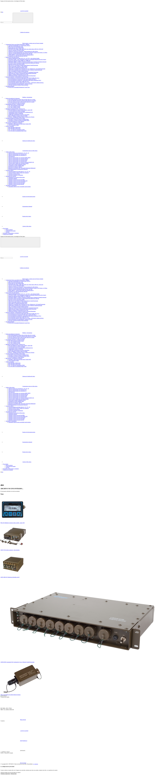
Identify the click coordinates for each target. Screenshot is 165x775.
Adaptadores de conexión (11, 176)
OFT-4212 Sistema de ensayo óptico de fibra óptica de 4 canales (21, 101)
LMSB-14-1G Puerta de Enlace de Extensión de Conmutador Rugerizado (23, 72)
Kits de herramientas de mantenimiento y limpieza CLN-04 (20, 83)
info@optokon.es (23, 740)
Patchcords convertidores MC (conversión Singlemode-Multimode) (22, 168)
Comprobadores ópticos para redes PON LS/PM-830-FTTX (20, 112)
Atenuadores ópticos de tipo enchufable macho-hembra (19, 186)
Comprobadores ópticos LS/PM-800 (15, 113)
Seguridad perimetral (10, 86)
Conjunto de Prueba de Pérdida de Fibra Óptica (15, 118)
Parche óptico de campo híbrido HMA (16, 47)
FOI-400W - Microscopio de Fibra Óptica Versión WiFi (19, 123)
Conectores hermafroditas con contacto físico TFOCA (19, 45)
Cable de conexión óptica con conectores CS (17, 155)
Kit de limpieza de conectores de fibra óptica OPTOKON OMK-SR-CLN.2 (23, 78)
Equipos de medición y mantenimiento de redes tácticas (17, 76)
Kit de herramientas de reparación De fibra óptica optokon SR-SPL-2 (22, 79)
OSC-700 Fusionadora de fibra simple (16, 105)
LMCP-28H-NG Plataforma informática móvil (17, 67)
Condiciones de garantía (10, 230)
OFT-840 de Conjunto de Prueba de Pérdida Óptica (18, 120)
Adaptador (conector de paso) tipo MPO (16, 179)
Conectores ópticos (9, 170)
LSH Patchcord (11, 156)
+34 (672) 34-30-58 (24, 11)
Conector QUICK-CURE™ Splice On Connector (18, 172)
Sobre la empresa (9, 229)
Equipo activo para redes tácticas (12, 57)
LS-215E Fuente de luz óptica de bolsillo (16, 111)
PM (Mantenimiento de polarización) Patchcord (18, 169)
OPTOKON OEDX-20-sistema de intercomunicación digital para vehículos (23, 63)
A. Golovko (35, 764)
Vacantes (7, 232)
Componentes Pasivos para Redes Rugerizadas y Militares (17, 44)
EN (2, 12)
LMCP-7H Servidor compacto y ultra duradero (17, 66)
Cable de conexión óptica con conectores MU (17, 161)
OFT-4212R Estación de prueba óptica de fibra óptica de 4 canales (21, 99)
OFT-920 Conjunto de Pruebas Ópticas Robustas (18, 85)
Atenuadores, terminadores (11, 185)
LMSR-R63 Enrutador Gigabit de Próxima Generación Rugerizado (22, 75)
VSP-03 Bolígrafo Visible (13, 125)
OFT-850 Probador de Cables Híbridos (16, 121)
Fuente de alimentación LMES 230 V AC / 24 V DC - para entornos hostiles (23, 58)
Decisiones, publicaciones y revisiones (11, 233)
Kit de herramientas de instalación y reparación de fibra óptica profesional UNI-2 (24, 80)
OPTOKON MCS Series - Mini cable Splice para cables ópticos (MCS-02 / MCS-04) (25, 49)
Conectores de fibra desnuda (14, 173)
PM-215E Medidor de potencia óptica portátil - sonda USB (20, 110)
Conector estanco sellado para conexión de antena (18, 163)
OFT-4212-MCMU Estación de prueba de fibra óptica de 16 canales (22, 100)
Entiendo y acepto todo (5, 773)
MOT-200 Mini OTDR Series (14, 127)
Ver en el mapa (23, 762)
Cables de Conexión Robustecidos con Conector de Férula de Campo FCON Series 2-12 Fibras (27, 52)
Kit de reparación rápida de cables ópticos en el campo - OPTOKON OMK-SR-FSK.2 (26, 82)
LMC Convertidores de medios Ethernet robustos (18, 71)
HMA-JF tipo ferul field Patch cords (15, 46)
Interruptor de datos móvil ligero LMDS (16, 64)
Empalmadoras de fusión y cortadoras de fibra (15, 104)
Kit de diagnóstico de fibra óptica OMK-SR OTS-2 (18, 81)
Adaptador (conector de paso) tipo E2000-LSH (17, 180)
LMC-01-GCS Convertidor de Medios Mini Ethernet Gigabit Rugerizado (23, 65)
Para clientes (5, 228)
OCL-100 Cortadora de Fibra (14, 107)
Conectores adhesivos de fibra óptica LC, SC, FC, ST (19, 171)
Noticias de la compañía (8, 234)
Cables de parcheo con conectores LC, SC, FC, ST (18, 153)
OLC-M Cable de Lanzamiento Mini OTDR (17, 130)
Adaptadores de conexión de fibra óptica (16, 177)
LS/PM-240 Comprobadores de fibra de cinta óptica (18, 114)
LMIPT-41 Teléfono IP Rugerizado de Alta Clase (18, 74)
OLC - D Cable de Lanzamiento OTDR (16, 129)
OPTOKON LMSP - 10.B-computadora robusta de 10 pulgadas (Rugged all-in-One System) (27, 59)
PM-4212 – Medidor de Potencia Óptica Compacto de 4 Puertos (21, 116)
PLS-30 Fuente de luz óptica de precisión (16, 103)
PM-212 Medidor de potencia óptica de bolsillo (17, 115)
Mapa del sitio (23, 719)
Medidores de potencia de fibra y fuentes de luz (15, 108)
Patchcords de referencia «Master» (15, 166)
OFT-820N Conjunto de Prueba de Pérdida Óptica (18, 119)
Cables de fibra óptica (10, 151)
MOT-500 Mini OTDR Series (14, 128)
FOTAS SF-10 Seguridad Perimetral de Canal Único (19, 87)
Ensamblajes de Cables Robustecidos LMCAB (17, 56)
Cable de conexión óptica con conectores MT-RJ (18, 158)
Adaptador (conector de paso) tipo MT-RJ (16, 182)
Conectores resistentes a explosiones (15, 175)
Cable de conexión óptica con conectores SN (17, 154)
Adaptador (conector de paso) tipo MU (16, 184)
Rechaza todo (13, 773)
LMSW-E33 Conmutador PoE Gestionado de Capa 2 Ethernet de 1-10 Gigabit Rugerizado (26, 68)
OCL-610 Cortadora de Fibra (14, 106)
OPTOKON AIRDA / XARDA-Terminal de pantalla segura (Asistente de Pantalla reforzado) (27, 61)
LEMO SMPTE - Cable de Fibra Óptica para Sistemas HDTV (21, 54)
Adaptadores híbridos (12, 178)
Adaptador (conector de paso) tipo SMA (16, 183)
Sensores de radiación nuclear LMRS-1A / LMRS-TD (19, 60)
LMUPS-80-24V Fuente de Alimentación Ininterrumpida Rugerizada (22, 73)
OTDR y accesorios (10, 126)
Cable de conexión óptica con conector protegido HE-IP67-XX (21, 162)
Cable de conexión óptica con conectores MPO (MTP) (19, 157)
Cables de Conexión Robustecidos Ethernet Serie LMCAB (20, 53)
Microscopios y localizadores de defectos (14, 122)
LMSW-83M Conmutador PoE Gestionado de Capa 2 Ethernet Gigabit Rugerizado (25, 69)
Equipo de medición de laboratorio (13, 98)
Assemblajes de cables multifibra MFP (16, 165)
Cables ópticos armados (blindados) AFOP (17, 164)
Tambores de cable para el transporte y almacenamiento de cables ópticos (23, 51)
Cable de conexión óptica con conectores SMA (17, 160)
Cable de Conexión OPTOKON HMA (16, 50)
